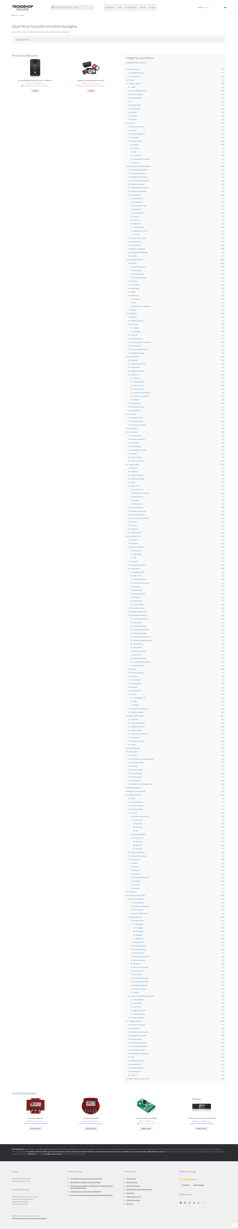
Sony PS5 (134, 119)
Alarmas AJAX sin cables (141, 816)
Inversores (134, 335)
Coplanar (136, 328)
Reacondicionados (134, 748)
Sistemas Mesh (135, 780)
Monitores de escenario (140, 967)
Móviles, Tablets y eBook (136, 716)
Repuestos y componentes (136, 791)
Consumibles (135, 443)
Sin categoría (132, 892)
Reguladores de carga (137, 353)
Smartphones (135, 737)
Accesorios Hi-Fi (138, 489)
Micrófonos (137, 964)
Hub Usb (133, 669)
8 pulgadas (139, 935)
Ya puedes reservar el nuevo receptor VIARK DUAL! (85, 1191)
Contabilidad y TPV (139, 698)
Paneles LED (137, 224)
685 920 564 (31, 1154)
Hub (134, 152)
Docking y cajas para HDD (139, 612)
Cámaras (133, 130)
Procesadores (137, 974)
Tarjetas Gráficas (138, 604)
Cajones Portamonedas (140, 619)
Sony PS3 (134, 112)
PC (132, 102)
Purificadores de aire (137, 73)
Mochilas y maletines (137, 673)
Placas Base (137, 597)
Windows (136, 705)
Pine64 (133, 292)
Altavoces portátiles (139, 946)
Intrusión (134, 813)
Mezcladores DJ (136, 403)
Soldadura (134, 454)
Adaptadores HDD (139, 572)
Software (133, 694)
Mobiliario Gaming (137, 94)
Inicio (15, 15)
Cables (133, 798)
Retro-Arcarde (135, 109)
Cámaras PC (135, 561)
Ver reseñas (185, 1185)
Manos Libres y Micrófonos (139, 734)
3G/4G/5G (134, 755)
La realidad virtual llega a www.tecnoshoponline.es (86, 1179)
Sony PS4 (134, 116)
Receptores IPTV (136, 1064)
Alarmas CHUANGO (139, 834)
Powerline (134, 766)
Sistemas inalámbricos (140, 913)
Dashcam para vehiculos (138, 425)
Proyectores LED (138, 227)
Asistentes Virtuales (137, 127)
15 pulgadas (139, 931)
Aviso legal (129, 1204)
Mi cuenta (152, 7)
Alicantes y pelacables (138, 439)
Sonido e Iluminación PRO (136, 895)
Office (135, 701)
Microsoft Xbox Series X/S (139, 91)
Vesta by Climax (138, 838)
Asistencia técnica (132, 1182)
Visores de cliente (138, 665)
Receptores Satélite (137, 1068)
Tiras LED (136, 234)
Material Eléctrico (136, 242)
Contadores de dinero (140, 626)
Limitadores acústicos (138, 1018)
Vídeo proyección (136, 533)
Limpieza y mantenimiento (142, 392)
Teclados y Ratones (137, 712)
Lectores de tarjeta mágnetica (143, 640)
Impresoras (137, 586)
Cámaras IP (137, 870)
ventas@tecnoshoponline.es (52, 1154)
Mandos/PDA (137, 647)
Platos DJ (136, 400)
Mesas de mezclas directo (141, 956)
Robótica (134, 310)
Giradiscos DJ (135, 375)
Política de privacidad (133, 1200)
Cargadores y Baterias (138, 727)
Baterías (133, 317)
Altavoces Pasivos (139, 942)
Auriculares (134, 360)
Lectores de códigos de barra (142, 637)
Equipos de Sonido (136, 917)
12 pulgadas (139, 928)
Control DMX (137, 1003)
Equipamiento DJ (133, 357)
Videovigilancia (135, 859)
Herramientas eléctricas (138, 450)
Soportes (134, 525)
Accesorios (136, 299)
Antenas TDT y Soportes (138, 1035)
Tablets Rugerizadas (139, 658)
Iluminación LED (136, 195)
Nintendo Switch (136, 98)
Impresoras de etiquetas (141, 630)
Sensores (136, 163)
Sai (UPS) (134, 256)
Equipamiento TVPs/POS (139, 615)
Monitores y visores (139, 651)
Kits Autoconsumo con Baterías (141, 342)
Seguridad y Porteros (135, 795)
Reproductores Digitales (141, 982)
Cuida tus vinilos (138, 385)
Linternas (136, 220)
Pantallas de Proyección (138, 511)
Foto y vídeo (132, 414)
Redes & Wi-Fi (132, 752)
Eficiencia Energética (137, 184)
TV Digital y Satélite (134, 1021)
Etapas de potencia (139, 949)
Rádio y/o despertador (138, 515)
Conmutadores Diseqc (138, 1050)
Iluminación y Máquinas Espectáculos (142, 996)
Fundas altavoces (138, 953)
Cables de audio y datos (138, 364)
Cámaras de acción (137, 418)
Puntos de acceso (136, 773)
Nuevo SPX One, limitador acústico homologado (85, 1182)
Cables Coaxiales (136, 1039)
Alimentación (137, 551)
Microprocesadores (139, 594)
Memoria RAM (137, 590)
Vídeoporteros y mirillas (138, 856)
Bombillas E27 (138, 202)
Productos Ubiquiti (137, 770)
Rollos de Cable (138, 910)
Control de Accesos (137, 802)
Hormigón (136, 331)
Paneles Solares (136, 346)
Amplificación (135, 1028)
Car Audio (131, 80)
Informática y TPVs (134, 536)
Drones (133, 482)
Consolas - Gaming (134, 83)
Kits (134, 303)
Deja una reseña (199, 1185)
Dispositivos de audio (137, 479)
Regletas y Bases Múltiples (139, 252)
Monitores (134, 676)
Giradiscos (136, 500)
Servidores (134, 687)
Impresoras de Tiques (140, 633)
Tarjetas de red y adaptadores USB (141, 784)
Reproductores (135, 410)
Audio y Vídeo (137, 554)
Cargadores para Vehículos (139, 177)
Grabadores (137, 881)
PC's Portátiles (136, 680)
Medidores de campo (137, 1061)
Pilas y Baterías (136, 245)
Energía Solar (132, 313)
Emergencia (137, 209)
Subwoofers (139, 939)
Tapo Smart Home (137, 141)
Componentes (135, 285)
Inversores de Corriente (138, 238)
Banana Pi (134, 281)
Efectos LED (137, 1007)
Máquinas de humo (139, 1014)
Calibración (137, 378)
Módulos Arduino (138, 274)
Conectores (137, 874)
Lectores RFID (137, 644)
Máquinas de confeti (139, 1010)
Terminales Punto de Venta (142, 662)
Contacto (143, 7)
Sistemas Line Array (139, 989)
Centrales (139, 824)
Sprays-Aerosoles (136, 457)
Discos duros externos (138, 608)
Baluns (135, 863)
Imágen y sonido (133, 464)
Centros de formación (133, 1186)
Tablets (133, 744)
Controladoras (135, 367)
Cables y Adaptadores (137, 547)
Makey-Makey (135, 288)
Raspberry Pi (135, 295)
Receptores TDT (136, 1071)
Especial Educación (139, 267)
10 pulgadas (139, 924)
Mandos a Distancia (137, 507)
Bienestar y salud (133, 69)
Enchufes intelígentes (138, 134)
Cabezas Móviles (138, 1000)
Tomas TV (134, 1075)
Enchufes (136, 148)
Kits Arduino (137, 270)
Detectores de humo (137, 806)
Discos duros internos (140, 579)
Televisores (134, 529)
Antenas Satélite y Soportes (140, 1032)
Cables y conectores (137, 321)
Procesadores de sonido (140, 978)
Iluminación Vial (138, 213)
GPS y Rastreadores (137, 809)
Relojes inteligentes (134, 788)
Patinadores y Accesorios (141, 396)
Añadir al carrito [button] (35, 1128)
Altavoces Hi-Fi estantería (141, 493)
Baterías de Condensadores (139, 170)
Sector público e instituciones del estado (139, 1189)
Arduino (133, 263)
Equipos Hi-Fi (135, 486)
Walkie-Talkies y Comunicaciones (138, 1079)
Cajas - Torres (137, 576)
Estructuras (134, 324)
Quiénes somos (131, 1179)
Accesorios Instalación (138, 1025)
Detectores (139, 827)
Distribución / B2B (130, 7)
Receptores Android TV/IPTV (140, 518)
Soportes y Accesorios (138, 741)
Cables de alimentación (138, 173)
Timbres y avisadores (137, 852)
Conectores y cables (137, 762)
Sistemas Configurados (140, 985)
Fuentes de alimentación (139, 191)
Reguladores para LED (140, 231)
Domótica (131, 123)
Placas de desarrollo (139, 278)
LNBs (132, 1057)
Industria (136, 216)
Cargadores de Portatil (138, 565)
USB (134, 558)
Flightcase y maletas (137, 371)
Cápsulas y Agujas (138, 382)
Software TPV (137, 655)
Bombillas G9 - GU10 (139, 206)
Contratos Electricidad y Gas (140, 180)
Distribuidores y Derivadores (140, 1053)
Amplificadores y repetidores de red (142, 759)
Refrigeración (137, 601)
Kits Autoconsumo (137, 339)
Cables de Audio (138, 903)
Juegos (133, 87)
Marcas (119, 7)
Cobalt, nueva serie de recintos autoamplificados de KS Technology (91, 1195)
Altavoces (134, 468)
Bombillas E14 (138, 198)
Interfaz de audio (138, 389)
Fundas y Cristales (136, 730)
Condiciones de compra (133, 1197)
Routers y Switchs (136, 777)
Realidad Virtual (136, 105)
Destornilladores (136, 446)
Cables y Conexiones (137, 899)
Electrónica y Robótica (135, 260)
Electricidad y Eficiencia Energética (139, 166)
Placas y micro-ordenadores (142, 306)
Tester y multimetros (138, 461)
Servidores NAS (135, 691)
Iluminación (135, 137)
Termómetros (135, 76)
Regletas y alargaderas (138, 249)
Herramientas (132, 428)
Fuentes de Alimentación (141, 877)
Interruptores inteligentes (141, 159)
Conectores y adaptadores (141, 906)
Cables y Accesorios (137, 475)
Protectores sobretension (139, 349)
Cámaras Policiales (137, 421)
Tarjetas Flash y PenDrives (139, 709)
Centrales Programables (139, 1043)
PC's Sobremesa (136, 683)
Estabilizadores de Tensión (139, 188)
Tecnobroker (130, 1193)
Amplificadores (138, 497)
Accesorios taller (136, 436)
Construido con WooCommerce (36, 1218)
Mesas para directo (139, 960)
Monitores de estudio (137, 407)
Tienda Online (109, 7)
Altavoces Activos (138, 920)
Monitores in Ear (138, 971)
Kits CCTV (136, 885)
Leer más (35, 91)
